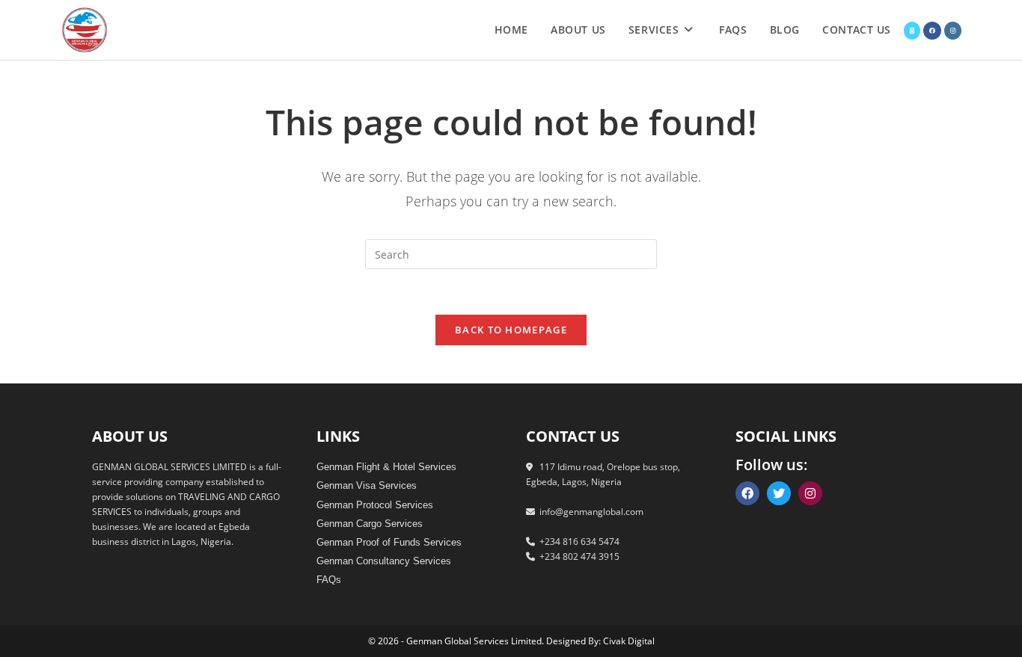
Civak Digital (629, 641)
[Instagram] (810, 493)
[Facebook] (747, 493)
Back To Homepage (511, 329)
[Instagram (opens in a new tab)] (952, 31)
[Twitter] (779, 493)
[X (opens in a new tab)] (912, 31)
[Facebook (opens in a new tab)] (932, 31)
